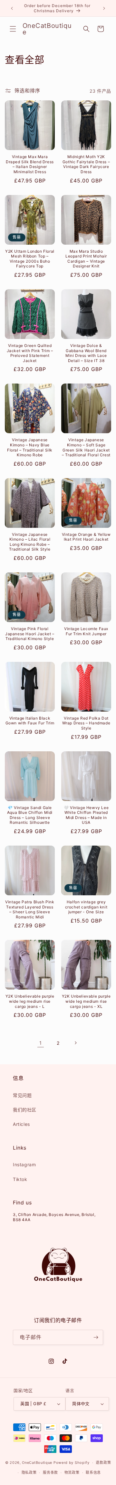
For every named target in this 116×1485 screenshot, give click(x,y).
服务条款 (50, 1472)
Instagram (24, 1164)
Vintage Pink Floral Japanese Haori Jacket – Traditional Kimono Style (29, 633)
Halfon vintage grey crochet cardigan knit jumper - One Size (86, 906)
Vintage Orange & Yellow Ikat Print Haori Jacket (86, 537)
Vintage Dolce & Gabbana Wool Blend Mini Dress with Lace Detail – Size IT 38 (86, 353)
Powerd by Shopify (71, 1462)
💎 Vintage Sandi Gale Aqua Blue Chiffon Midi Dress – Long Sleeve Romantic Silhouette (30, 815)
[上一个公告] (12, 8)
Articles (21, 1124)
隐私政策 (29, 1472)
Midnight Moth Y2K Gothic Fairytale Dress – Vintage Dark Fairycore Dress (86, 164)
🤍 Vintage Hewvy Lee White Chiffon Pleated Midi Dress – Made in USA (86, 815)
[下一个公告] (104, 8)
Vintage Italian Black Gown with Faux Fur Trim (29, 721)
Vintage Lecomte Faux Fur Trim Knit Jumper (86, 631)
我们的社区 (24, 1109)
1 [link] (40, 1043)
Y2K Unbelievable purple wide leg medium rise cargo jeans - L (29, 1001)
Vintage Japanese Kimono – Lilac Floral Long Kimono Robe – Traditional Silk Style (29, 542)
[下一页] (75, 1043)
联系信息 (93, 1472)
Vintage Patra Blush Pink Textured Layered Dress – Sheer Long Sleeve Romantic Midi (29, 909)
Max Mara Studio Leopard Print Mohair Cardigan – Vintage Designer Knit (86, 259)
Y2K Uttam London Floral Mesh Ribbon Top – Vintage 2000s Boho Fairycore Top (29, 259)
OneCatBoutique (37, 1462)
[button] (13, 29)
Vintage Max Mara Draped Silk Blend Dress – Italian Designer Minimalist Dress (30, 164)
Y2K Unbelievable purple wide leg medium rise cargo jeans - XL (86, 1001)
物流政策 (72, 1472)
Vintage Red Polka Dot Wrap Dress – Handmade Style (86, 723)
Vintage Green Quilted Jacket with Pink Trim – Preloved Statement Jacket (30, 353)
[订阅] (96, 1337)
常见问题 (22, 1095)
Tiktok (20, 1179)
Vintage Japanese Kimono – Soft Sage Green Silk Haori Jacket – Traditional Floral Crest (86, 447)
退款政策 (103, 1462)
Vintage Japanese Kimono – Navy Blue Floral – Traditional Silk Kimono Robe (30, 447)
